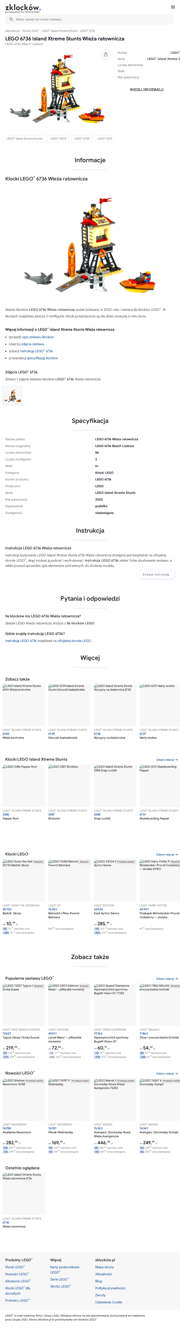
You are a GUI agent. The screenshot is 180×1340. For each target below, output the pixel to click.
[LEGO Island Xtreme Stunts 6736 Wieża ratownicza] (12, 395)
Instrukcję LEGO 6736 (21, 641)
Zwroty (100, 1295)
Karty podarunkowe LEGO (64, 1269)
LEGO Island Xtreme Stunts (59, 31)
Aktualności (103, 1274)
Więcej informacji (147, 89)
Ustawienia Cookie (108, 1302)
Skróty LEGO (60, 1286)
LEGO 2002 (58, 138)
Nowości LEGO (17, 1274)
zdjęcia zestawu (32, 344)
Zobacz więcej (165, 759)
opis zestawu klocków (38, 337)
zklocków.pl (12, 31)
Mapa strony (104, 1267)
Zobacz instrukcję (156, 574)
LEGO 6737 (104, 138)
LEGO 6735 (81, 138)
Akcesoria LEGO (18, 1281)
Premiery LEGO (17, 1300)
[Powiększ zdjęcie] (57, 89)
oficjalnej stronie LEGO (74, 641)
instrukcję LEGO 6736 (36, 351)
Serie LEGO (59, 1279)
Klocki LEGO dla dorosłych (17, 1290)
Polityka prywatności (110, 1288)
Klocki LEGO (30, 31)
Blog (98, 1281)
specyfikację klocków (42, 358)
